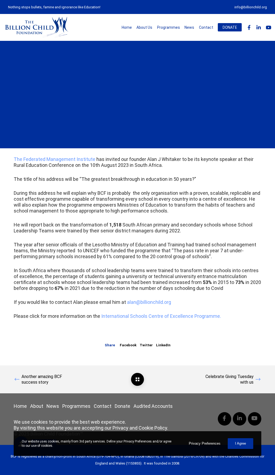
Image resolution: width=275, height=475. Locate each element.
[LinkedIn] (256, 27)
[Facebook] (246, 27)
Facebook (128, 345)
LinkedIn (163, 345)
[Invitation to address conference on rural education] (137, 379)
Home (20, 406)
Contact (102, 406)
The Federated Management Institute (54, 159)
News (52, 406)
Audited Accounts (153, 406)
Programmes (76, 406)
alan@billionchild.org (148, 302)
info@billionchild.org (250, 7)
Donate (122, 406)
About (36, 406)
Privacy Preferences (204, 443)
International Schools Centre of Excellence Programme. (161, 316)
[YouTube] (266, 27)
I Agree (240, 443)
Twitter (146, 345)
